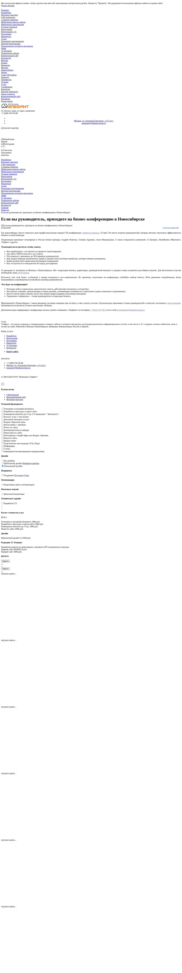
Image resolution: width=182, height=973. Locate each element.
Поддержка (6, 34)
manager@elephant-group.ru (94, 123)
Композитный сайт (9, 56)
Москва (4, 60)
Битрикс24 (6, 58)
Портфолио (6, 80)
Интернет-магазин (9, 15)
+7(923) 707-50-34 (98, 310)
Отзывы (4, 82)
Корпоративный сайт (10, 96)
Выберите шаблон (31, 463)
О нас (3, 84)
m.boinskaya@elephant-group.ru (131, 310)
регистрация (23, 273)
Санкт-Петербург (9, 75)
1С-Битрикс (6, 51)
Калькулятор (7, 101)
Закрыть (5, 561)
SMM (3, 48)
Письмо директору (9, 92)
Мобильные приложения (12, 24)
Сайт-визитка (12, 395)
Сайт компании (8, 17)
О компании (6, 87)
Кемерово (5, 65)
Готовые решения (9, 27)
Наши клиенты (8, 94)
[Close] (2, 564)
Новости (5, 77)
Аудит (4, 39)
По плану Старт (22, 475)
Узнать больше (7, 6)
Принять (5, 10)
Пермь (4, 72)
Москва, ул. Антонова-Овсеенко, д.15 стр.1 (93, 121)
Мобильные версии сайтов (13, 22)
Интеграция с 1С (9, 32)
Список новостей (171, 227)
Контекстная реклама (10, 44)
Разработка (6, 12)
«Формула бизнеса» (91, 233)
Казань (4, 63)
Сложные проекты (9, 20)
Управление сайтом (10, 53)
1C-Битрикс (11, 345)
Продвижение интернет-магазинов (17, 46)
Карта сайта (12, 351)
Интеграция (6, 29)
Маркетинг (6, 36)
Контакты (5, 89)
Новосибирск (7, 70)
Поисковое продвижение (12, 41)
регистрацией (174, 303)
